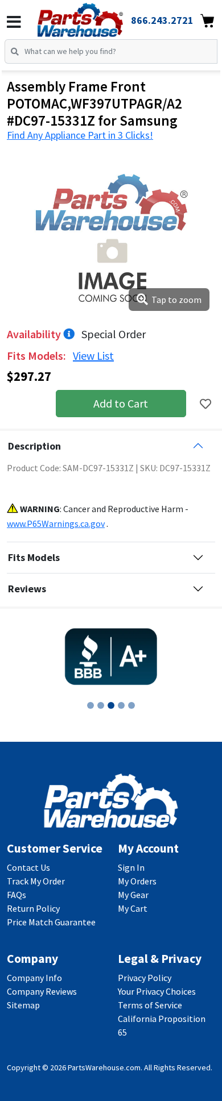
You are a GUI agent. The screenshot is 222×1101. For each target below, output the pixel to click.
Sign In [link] (131, 867)
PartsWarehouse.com (104, 1067)
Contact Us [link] (28, 867)
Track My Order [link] (36, 881)
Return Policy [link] (33, 908)
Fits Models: (37, 355)
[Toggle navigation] (14, 22)
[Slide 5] (131, 705)
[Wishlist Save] (205, 404)
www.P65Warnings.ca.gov (56, 523)
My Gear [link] (133, 894)
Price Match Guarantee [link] (51, 922)
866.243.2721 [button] (162, 20)
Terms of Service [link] (150, 1005)
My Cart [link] (132, 908)
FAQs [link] (16, 894)
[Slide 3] (111, 705)
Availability (35, 334)
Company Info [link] (34, 977)
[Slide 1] (90, 705)
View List (93, 355)
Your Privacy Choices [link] (157, 991)
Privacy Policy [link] (144, 977)
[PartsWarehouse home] (96, 16)
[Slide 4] (121, 705)
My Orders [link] (137, 881)
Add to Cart (120, 403)
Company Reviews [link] (42, 991)
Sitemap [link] (23, 1005)
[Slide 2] (100, 705)
